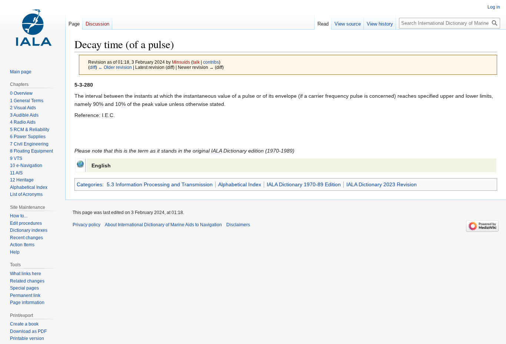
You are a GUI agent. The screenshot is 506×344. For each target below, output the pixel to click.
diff (93, 67)
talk (196, 62)
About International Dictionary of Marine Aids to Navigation (163, 224)
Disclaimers (238, 224)
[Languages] (80, 163)
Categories (89, 184)
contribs (211, 62)
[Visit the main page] (32, 29)
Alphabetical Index (239, 184)
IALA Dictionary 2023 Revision (381, 184)
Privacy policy (86, 224)
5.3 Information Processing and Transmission (160, 184)
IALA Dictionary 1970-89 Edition (304, 184)
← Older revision (115, 67)
